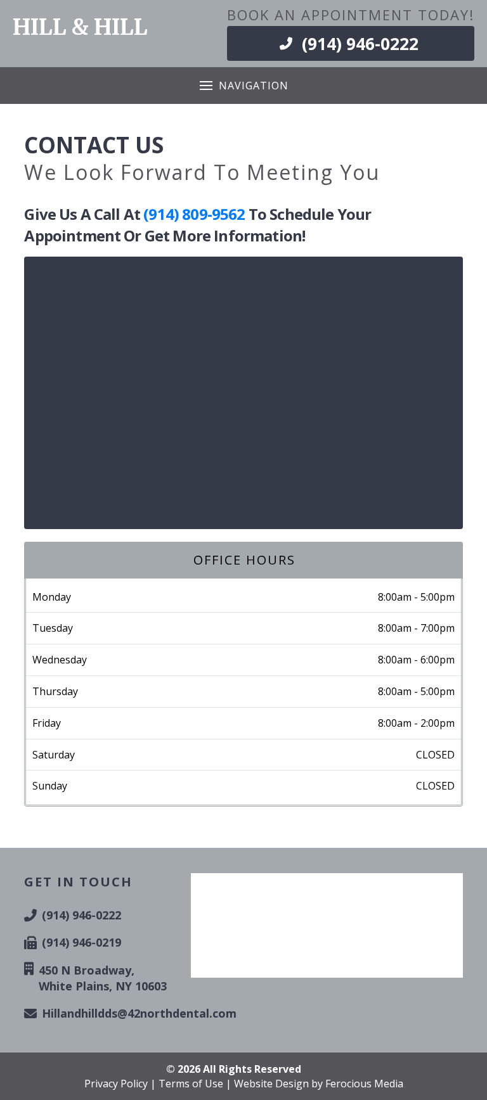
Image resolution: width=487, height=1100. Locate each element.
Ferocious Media (364, 1083)
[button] (244, 85)
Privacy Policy (116, 1083)
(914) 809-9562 (194, 213)
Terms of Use (191, 1083)
